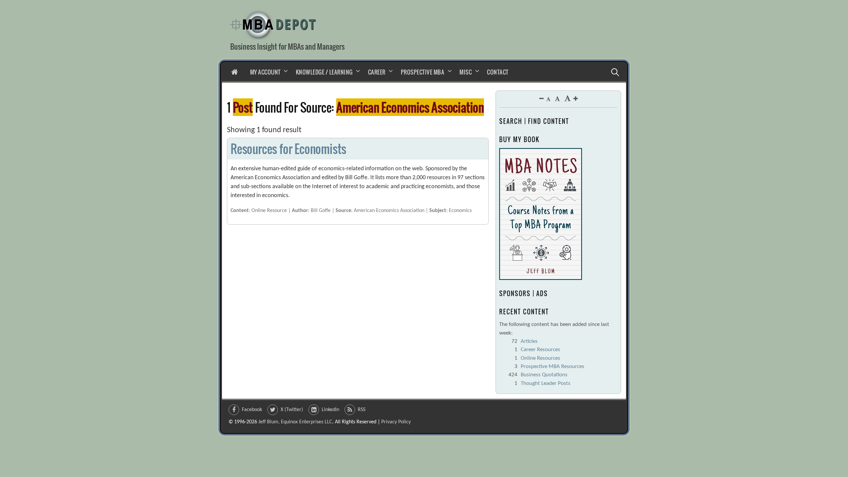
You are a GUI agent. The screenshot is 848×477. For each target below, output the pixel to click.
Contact (497, 72)
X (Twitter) (292, 409)
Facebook (252, 409)
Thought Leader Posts (545, 383)
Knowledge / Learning (324, 72)
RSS (361, 409)
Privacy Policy (396, 422)
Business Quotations (544, 375)
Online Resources (540, 358)
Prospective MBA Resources (552, 366)
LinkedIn (330, 409)
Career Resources (540, 349)
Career (377, 72)
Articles (529, 341)
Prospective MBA (423, 72)
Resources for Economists (288, 148)
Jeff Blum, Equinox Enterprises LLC (295, 422)
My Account (265, 72)
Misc (465, 72)
